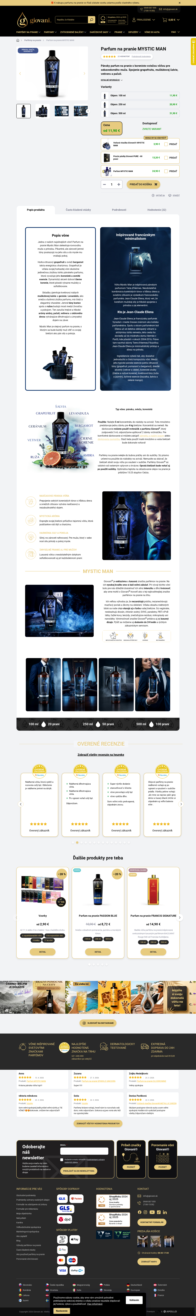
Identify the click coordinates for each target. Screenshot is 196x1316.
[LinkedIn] (165, 1211)
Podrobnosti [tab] (119, 209)
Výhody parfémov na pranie (28, 1245)
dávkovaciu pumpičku (109, 439)
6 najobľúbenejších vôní (32, 936)
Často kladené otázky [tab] (78, 209)
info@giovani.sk (150, 1196)
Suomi (25, 1300)
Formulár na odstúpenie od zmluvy (31, 1204)
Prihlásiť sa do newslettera (78, 1171)
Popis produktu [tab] (36, 209)
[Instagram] (145, 1211)
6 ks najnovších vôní (54, 936)
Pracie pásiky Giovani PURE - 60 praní (127, 157)
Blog (18, 1241)
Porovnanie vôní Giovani (27, 1259)
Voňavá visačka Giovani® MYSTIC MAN (128, 144)
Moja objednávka (24, 1213)
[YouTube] (152, 1211)
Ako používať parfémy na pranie (30, 1254)
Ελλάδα (161, 1290)
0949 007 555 (149, 1203)
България (135, 1290)
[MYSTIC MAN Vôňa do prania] (116, 684)
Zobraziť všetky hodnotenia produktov (98, 1123)
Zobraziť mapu (149, 1262)
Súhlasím (134, 1300)
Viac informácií (94, 1304)
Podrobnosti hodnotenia (141, 56)
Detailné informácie (110, 80)
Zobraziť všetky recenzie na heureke (101, 754)
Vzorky (30, 1103)
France (161, 1295)
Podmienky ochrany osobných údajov (33, 1200)
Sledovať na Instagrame (101, 1023)
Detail (42, 952)
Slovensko (27, 1285)
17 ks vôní (48, 940)
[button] (73, 842)
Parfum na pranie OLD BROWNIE (151, 1081)
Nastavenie (62, 1311)
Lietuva (26, 1295)
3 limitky (36, 940)
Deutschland (136, 1285)
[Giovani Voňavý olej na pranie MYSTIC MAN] (79, 684)
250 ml (98, 939)
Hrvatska (54, 1290)
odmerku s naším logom (151, 435)
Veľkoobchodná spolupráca (28, 1227)
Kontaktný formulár (151, 1222)
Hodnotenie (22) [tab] (157, 209)
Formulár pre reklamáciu (27, 1209)
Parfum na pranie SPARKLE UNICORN (98, 1081)
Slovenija (108, 1290)
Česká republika (57, 1285)
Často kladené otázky (25, 1250)
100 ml (87, 939)
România (27, 1290)
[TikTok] (159, 1211)
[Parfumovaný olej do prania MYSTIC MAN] (43, 684)
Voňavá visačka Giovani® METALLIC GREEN (156, 1103)
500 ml (108, 939)
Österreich (162, 1285)
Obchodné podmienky (26, 1195)
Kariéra (19, 1222)
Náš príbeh (21, 1218)
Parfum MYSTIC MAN (123, 171)
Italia (79, 1290)
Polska (107, 1285)
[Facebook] (139, 1211)
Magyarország (83, 1285)
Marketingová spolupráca (27, 1231)
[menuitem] (28, 32)
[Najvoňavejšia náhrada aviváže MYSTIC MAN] (152, 684)
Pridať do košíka (141, 184)
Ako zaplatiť (21, 1236)
